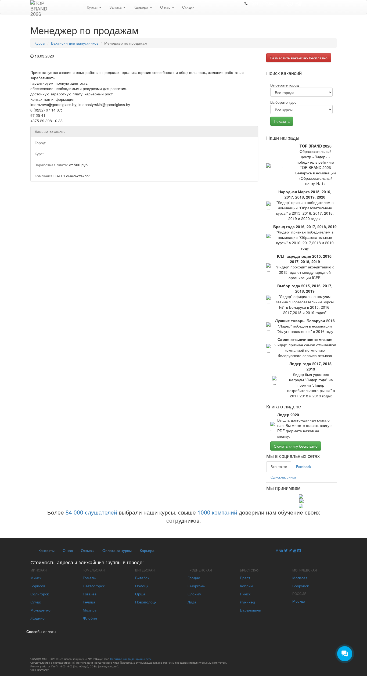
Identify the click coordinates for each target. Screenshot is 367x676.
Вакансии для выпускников (74, 43)
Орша (140, 593)
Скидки (188, 7)
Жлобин (90, 618)
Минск (35, 577)
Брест (245, 577)
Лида (192, 602)
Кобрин (246, 585)
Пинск (245, 593)
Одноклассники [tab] (283, 477)
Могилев (299, 577)
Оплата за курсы (117, 550)
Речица (89, 602)
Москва (298, 601)
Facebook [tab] (303, 466)
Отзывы (87, 550)
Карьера (141, 7)
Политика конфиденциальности (131, 659)
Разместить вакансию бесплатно (299, 57)
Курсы (93, 7)
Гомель (89, 577)
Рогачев (89, 593)
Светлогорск (94, 585)
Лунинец (247, 602)
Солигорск (39, 593)
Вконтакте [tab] (279, 466)
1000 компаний (217, 512)
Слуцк (35, 602)
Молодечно (40, 610)
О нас (165, 7)
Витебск (142, 577)
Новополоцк (145, 602)
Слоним (195, 593)
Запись (116, 7)
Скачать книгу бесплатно (296, 446)
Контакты (46, 550)
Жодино (37, 618)
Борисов (37, 585)
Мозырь (89, 610)
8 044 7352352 (261, 3)
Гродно (194, 577)
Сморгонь (196, 585)
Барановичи (250, 610)
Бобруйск (300, 585)
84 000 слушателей (91, 512)
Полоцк (141, 585)
